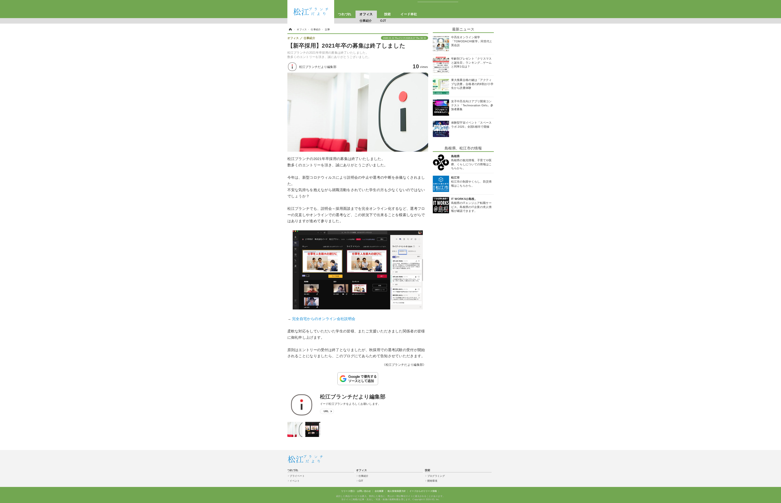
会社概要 (379, 491)
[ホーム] (290, 29)
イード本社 (408, 14)
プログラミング (436, 476)
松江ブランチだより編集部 (353, 397)
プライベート (297, 476)
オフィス (366, 14)
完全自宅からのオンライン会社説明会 (323, 319)
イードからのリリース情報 (423, 491)
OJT (383, 20)
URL (326, 411)
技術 (387, 14)
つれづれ (344, 14)
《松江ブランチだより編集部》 (404, 364)
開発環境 (432, 480)
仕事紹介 (366, 20)
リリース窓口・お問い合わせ (356, 491)
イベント (295, 480)
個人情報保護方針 (396, 491)
